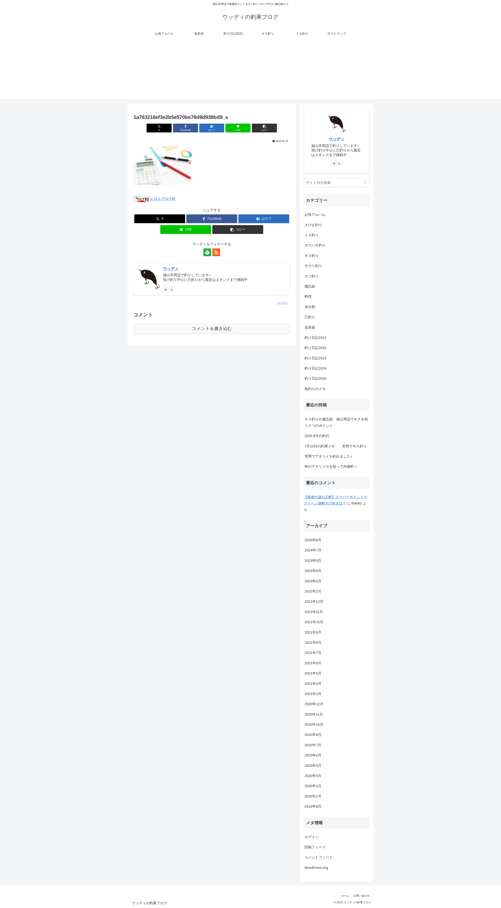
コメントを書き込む (212, 328)
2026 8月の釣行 (317, 436)
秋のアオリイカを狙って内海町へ (331, 466)
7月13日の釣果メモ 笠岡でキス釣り (336, 446)
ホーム (345, 895)
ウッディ (171, 268)
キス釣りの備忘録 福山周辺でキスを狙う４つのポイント (336, 422)
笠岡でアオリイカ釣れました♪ (328, 456)
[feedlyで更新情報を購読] (207, 252)
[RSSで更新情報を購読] (216, 252)
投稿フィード (315, 847)
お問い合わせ (361, 895)
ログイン (312, 837)
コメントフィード (319, 857)
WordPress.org (316, 868)
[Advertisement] (250, 71)
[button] (264, 128)
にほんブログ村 (163, 199)
